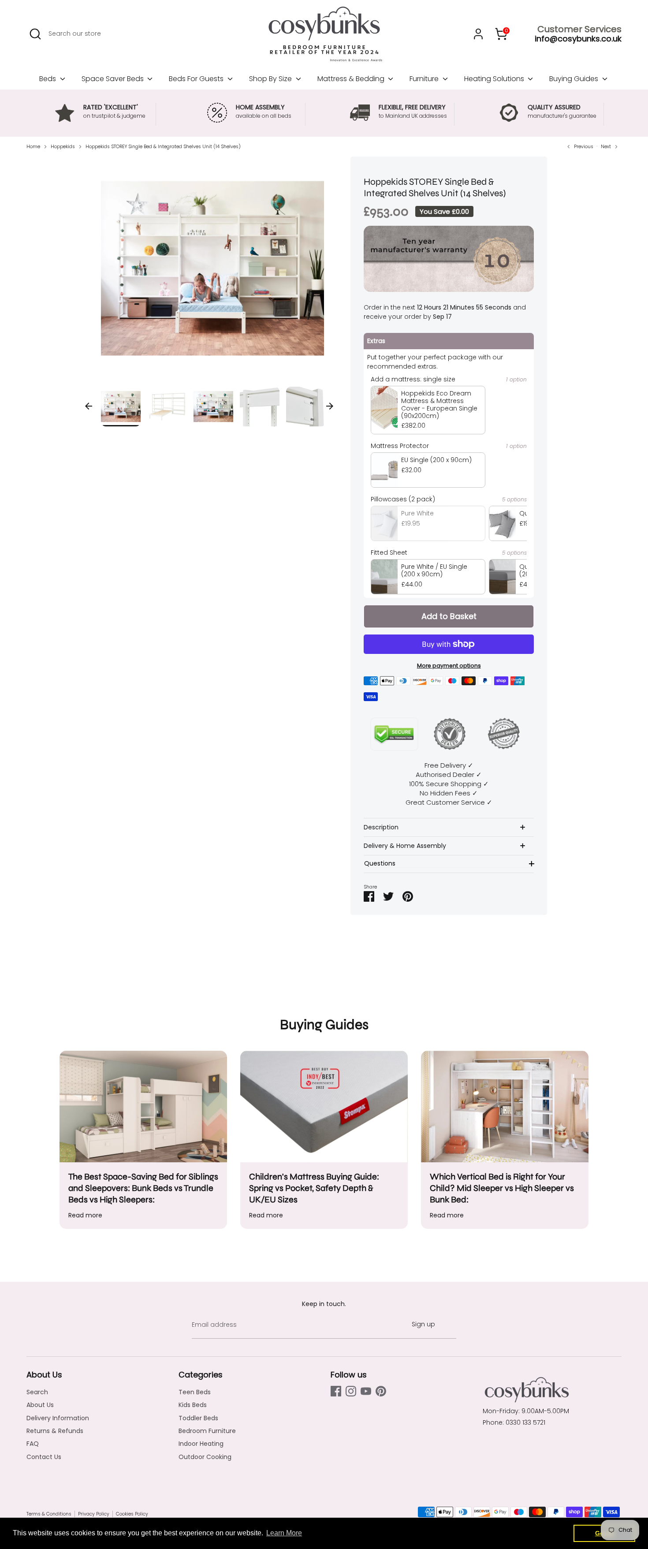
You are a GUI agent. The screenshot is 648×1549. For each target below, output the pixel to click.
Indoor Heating (201, 1443)
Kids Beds (193, 1404)
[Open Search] (35, 34)
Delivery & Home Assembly (405, 845)
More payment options (449, 665)
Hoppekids (63, 146)
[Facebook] (336, 1391)
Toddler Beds (198, 1418)
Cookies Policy (132, 1514)
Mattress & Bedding (351, 79)
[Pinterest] (381, 1391)
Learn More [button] (284, 1533)
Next (329, 406)
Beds (48, 79)
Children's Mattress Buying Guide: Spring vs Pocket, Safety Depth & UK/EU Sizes (314, 1188)
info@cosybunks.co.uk (578, 38)
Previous (88, 406)
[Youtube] (366, 1391)
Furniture (425, 79)
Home (33, 146)
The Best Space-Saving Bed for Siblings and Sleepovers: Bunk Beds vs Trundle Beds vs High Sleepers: (143, 1188)
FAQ (32, 1443)
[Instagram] (351, 1391)
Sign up (423, 1324)
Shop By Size (271, 79)
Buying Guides (574, 79)
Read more (85, 1215)
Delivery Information (57, 1418)
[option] (212, 272)
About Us (40, 1404)
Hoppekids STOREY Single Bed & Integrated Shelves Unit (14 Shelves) (163, 146)
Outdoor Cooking (205, 1456)
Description (381, 827)
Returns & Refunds (54, 1430)
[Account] (478, 34)
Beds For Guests (197, 79)
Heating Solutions (495, 79)
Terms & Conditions (48, 1514)
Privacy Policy (93, 1514)
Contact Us (43, 1456)
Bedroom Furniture (207, 1430)
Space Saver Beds (113, 79)
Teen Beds (195, 1392)
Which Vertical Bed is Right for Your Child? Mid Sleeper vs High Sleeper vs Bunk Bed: (502, 1188)
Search (37, 1392)
